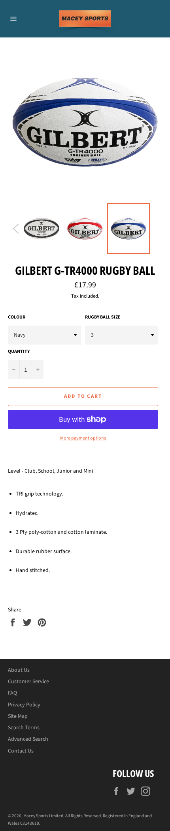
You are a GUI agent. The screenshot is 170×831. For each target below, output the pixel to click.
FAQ (12, 693)
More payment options (83, 438)
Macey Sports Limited (43, 816)
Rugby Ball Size (103, 317)
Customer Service (28, 682)
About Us (19, 670)
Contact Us (21, 751)
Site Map (18, 716)
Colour (16, 317)
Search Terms (24, 728)
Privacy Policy (24, 705)
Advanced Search (28, 739)
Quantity (19, 351)
